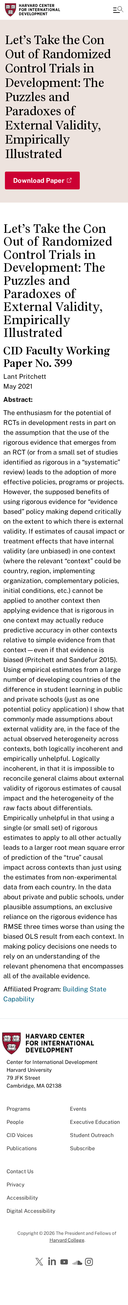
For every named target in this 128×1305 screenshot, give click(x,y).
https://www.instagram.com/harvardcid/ (90, 1262)
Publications (22, 1148)
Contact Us (20, 1171)
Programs (18, 1109)
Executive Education (95, 1122)
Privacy (16, 1184)
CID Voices (20, 1135)
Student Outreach (92, 1135)
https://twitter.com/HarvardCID (40, 1262)
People (15, 1122)
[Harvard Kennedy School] (44, 10)
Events (78, 1109)
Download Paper (38, 180)
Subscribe (82, 1148)
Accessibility (22, 1198)
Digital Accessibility (31, 1211)
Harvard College (67, 1240)
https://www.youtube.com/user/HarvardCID (65, 1262)
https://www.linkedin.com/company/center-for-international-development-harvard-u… (53, 1261)
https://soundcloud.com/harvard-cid (77, 1264)
